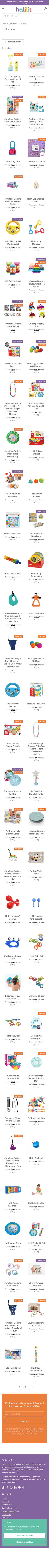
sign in (13, 85)
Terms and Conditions (10, 1511)
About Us (5, 1501)
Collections (13, 24)
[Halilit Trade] (24, 9)
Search (4, 1498)
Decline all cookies (24, 1542)
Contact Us (6, 1514)
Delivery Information (9, 1508)
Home (4, 24)
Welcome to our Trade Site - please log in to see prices (24, 2)
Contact (5, 1518)
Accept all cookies (24, 1536)
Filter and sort (14, 42)
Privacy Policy (7, 1505)
